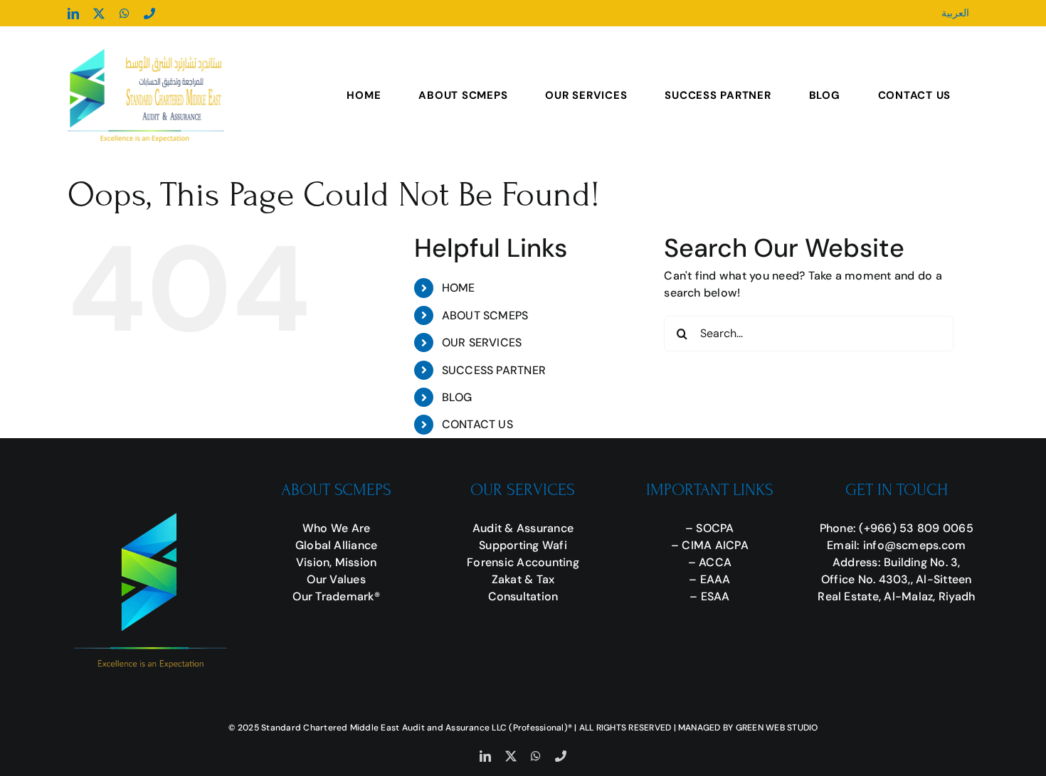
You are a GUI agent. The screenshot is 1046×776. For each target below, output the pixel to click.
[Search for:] (808, 332)
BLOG (457, 397)
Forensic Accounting (523, 562)
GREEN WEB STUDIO (777, 727)
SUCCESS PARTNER (494, 370)
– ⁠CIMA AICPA (710, 545)
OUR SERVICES (482, 342)
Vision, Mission (336, 562)
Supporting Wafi (523, 545)
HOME (458, 287)
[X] (99, 13)
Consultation (523, 596)
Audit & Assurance (523, 528)
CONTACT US (477, 424)
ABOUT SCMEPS (485, 315)
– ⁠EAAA (709, 579)
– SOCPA (709, 528)
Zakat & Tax (523, 579)
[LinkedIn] (73, 13)
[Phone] (149, 13)
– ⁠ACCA (709, 562)
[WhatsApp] (125, 13)
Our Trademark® (335, 596)
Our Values (336, 579)
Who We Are (336, 528)
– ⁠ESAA (709, 596)
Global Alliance (336, 545)
